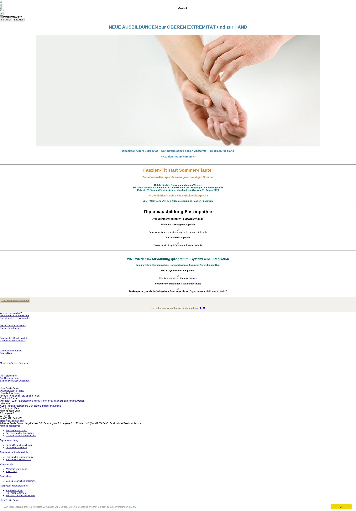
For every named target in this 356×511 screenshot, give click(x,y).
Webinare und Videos (10, 350)
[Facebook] (201, 308)
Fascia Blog (6, 353)
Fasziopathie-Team (30, 396)
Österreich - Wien (8, 401)
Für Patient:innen (8, 376)
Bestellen (18, 20)
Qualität (4, 391)
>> (195, 278)
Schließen (6, 20)
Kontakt (57, 406)
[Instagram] (204, 308)
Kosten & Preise (16, 391)
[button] (10, 426)
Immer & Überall (76, 401)
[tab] (178, 227)
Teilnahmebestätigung (17, 406)
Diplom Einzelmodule (10, 328)
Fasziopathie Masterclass (12, 340)
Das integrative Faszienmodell (15, 318)
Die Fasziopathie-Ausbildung (14, 315)
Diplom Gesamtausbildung (13, 325)
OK (341, 506)
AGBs (3, 406)
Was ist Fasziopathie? (11, 313)
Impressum (47, 406)
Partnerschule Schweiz (29, 401)
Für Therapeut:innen (10, 378)
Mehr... (133, 506)
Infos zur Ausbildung (10, 396)
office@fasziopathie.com (12, 421)
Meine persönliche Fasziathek (15, 363)
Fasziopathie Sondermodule (14, 338)
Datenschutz (35, 406)
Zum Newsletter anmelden (15, 300)
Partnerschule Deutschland (54, 401)
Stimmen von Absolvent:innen (14, 381)
